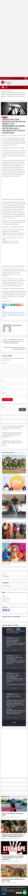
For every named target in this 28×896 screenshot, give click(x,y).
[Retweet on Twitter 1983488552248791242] (9, 718)
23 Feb (22, 638)
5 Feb (21, 655)
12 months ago (6, 838)
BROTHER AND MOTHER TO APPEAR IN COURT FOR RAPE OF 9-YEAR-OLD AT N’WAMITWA (13, 857)
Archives (4, 574)
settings (12, 891)
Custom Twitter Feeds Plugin (14, 725)
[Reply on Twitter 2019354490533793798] (7, 668)
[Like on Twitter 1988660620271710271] (12, 688)
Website (4, 393)
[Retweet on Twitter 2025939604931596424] (9, 650)
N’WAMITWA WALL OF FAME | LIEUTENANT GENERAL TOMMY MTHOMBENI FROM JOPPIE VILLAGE (12, 442)
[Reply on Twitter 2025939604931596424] (7, 650)
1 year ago (5, 135)
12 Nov (22, 673)
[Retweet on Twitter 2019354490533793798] (9, 668)
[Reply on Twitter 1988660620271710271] (7, 688)
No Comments (22, 135)
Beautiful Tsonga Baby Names (8, 474)
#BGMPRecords (10, 638)
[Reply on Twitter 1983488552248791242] (7, 718)
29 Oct (22, 694)
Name (3, 381)
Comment (4, 363)
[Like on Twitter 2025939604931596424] (12, 650)
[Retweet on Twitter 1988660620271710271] (9, 688)
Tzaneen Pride (11, 810)
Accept (4, 893)
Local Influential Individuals (15, 808)
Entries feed (4, 597)
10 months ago (6, 817)
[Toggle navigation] (6, 87)
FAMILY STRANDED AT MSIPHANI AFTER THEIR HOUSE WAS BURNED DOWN (14, 348)
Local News (4, 117)
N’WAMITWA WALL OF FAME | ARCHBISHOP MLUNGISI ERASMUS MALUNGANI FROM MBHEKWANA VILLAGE (12, 434)
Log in (3, 595)
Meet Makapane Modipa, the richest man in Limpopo (13, 519)
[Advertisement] (14, 14)
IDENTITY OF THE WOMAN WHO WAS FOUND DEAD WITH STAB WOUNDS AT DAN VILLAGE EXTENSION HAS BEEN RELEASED (13, 341)
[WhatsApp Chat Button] (25, 893)
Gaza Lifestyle (5, 808)
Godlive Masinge (13, 135)
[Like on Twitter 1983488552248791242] (12, 718)
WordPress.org (5, 601)
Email (3, 387)
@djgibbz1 (17, 638)
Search (3, 407)
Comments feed (5, 599)
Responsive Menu (25, 78)
